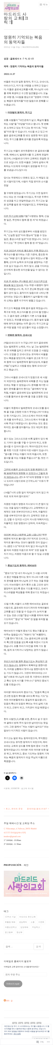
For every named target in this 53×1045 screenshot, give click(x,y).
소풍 (33, 922)
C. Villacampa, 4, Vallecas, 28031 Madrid (20, 828)
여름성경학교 (11, 927)
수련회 (41, 922)
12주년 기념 (10, 916)
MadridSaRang (30, 47)
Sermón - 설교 (18, 788)
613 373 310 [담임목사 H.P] (15, 832)
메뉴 (45, 4)
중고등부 (9, 932)
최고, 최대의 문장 (13, 808)
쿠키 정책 (17, 1034)
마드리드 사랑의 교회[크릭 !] (16, 18)
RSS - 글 (9, 1000)
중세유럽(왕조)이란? (38, 808)
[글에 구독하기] (5, 1000)
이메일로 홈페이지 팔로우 (17, 961)
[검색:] (19, 946)
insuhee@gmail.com (12, 836)
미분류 (7, 788)
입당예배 (24, 927)
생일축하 (23, 922)
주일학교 (36, 927)
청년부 (19, 932)
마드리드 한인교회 (27, 916)
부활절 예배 (10, 922)
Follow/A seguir (13, 983)
